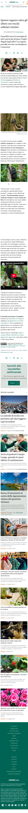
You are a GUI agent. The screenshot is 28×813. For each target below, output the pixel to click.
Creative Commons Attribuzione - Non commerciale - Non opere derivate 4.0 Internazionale (13, 346)
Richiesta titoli (14, 741)
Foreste (25, 350)
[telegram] (25, 805)
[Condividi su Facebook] (6, 53)
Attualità (14, 726)
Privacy (14, 769)
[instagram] (19, 805)
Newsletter (14, 728)
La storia (14, 764)
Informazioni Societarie (14, 771)
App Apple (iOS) (14, 731)
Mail (14, 766)
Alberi (11, 352)
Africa (20, 350)
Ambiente (3, 512)
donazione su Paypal (15, 319)
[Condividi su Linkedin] (14, 53)
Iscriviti (12, 383)
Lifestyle (3, 430)
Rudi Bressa (20, 32)
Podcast (14, 738)
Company (14, 757)
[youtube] (16, 805)
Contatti (14, 759)
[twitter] (6, 805)
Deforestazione (5, 352)
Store (7, 2)
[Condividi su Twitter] (10, 53)
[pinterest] (9, 805)
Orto (2, 685)
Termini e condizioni (14, 774)
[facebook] (3, 805)
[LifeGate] (14, 2)
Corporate (14, 743)
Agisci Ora (14, 748)
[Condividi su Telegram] (21, 53)
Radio (14, 736)
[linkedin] (22, 805)
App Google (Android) (14, 733)
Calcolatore (14, 745)
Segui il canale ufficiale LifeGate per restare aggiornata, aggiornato (12, 335)
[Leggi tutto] (26, 392)
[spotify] (12, 805)
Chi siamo (14, 762)
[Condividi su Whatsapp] (18, 53)
